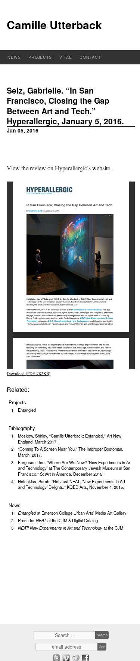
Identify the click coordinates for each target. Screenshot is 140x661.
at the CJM (70, 528)
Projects (40, 57)
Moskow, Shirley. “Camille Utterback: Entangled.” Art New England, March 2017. (69, 439)
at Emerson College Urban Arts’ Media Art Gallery (72, 513)
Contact (90, 57)
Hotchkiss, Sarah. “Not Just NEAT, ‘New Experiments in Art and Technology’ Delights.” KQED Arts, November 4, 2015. (71, 484)
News (14, 57)
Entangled (27, 410)
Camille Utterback (54, 24)
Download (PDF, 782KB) (28, 373)
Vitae (65, 57)
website (101, 168)
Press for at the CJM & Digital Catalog (58, 520)
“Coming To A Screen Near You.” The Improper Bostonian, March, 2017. (70, 452)
